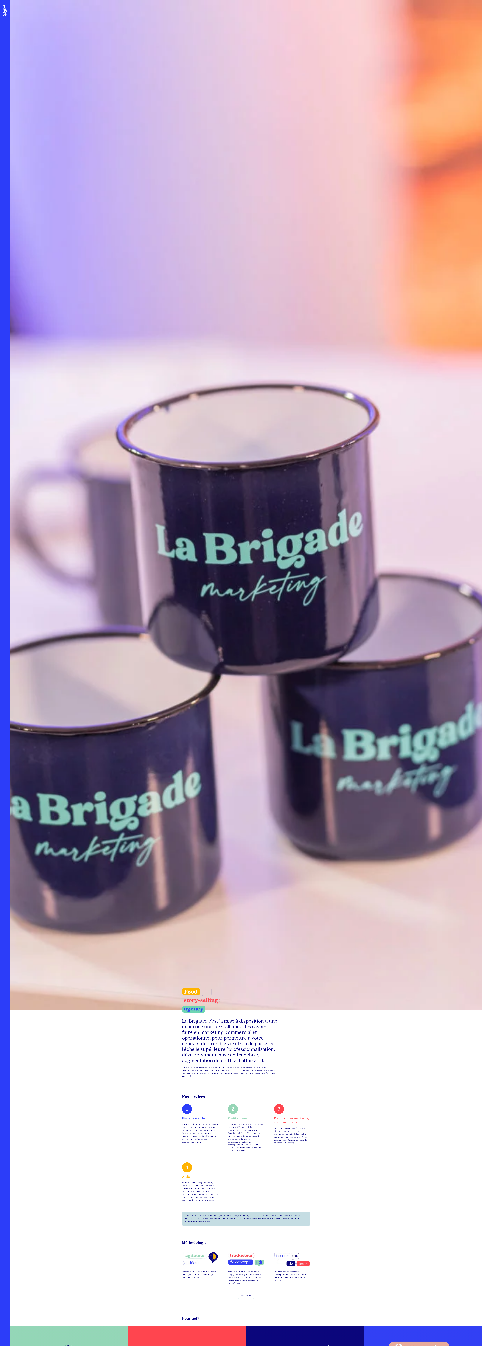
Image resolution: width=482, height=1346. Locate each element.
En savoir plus (246, 1295)
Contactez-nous (244, 1218)
